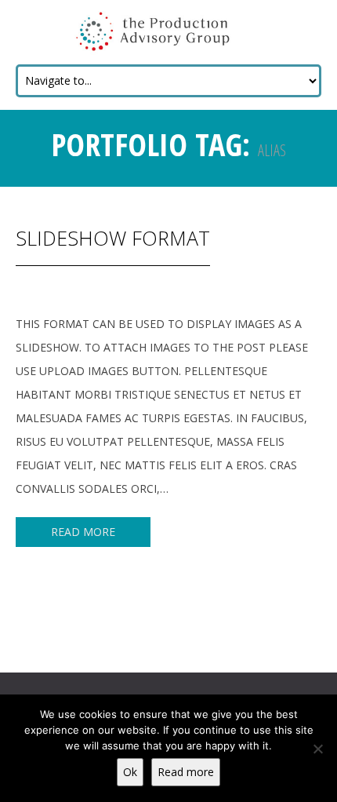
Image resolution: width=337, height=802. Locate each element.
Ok (130, 771)
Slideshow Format (113, 238)
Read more (186, 771)
